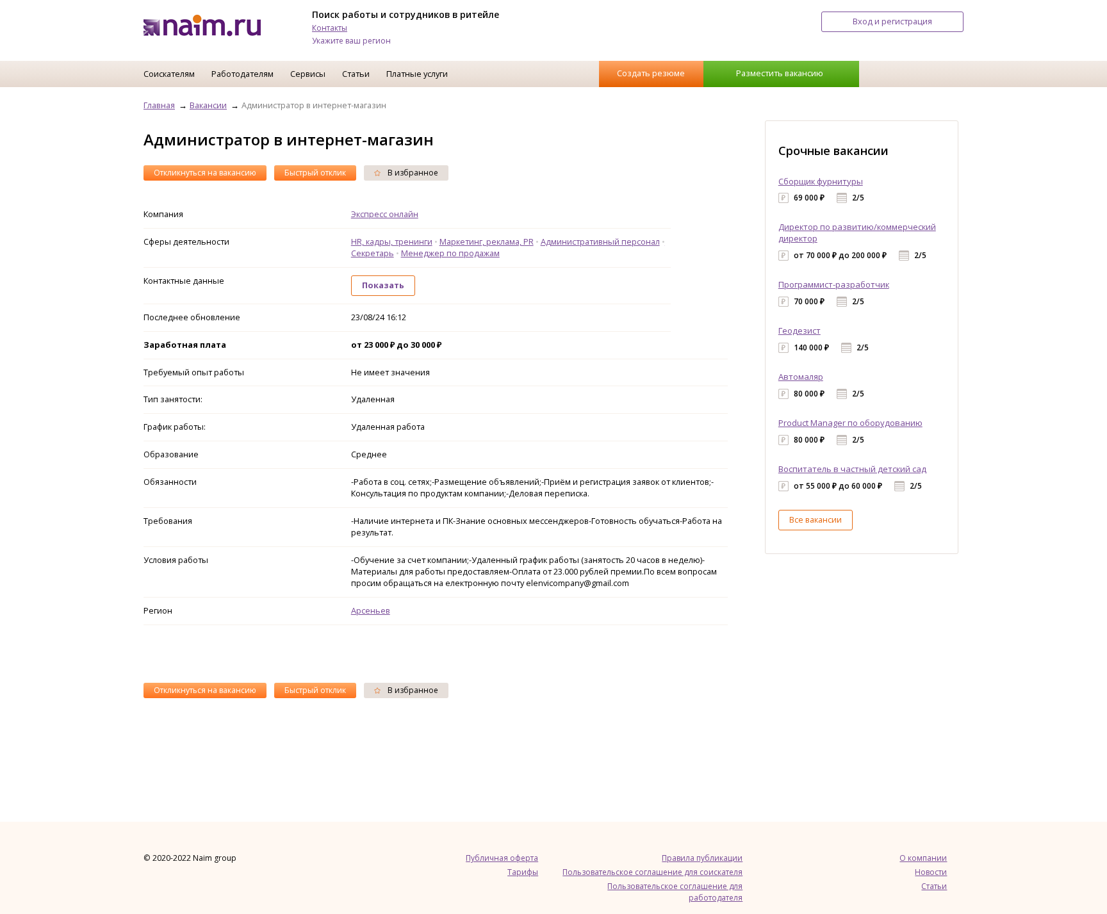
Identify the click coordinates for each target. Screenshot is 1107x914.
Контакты (329, 27)
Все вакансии (815, 519)
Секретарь (372, 253)
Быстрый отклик (315, 172)
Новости (931, 872)
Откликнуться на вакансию (205, 172)
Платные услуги (417, 73)
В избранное (412, 172)
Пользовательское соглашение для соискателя (652, 872)
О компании (923, 858)
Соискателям (169, 73)
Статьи (356, 73)
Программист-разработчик (833, 284)
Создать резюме (651, 73)
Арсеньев (370, 610)
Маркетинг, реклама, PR (486, 241)
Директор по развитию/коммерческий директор (857, 232)
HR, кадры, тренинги (391, 241)
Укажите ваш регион (351, 40)
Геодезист (799, 330)
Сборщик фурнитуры (820, 181)
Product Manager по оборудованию (850, 422)
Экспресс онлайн (384, 214)
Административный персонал (600, 241)
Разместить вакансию (779, 73)
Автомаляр (800, 376)
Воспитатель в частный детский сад (852, 469)
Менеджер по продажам (450, 253)
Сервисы (307, 73)
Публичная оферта (502, 858)
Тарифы (522, 872)
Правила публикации (702, 858)
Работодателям (242, 73)
